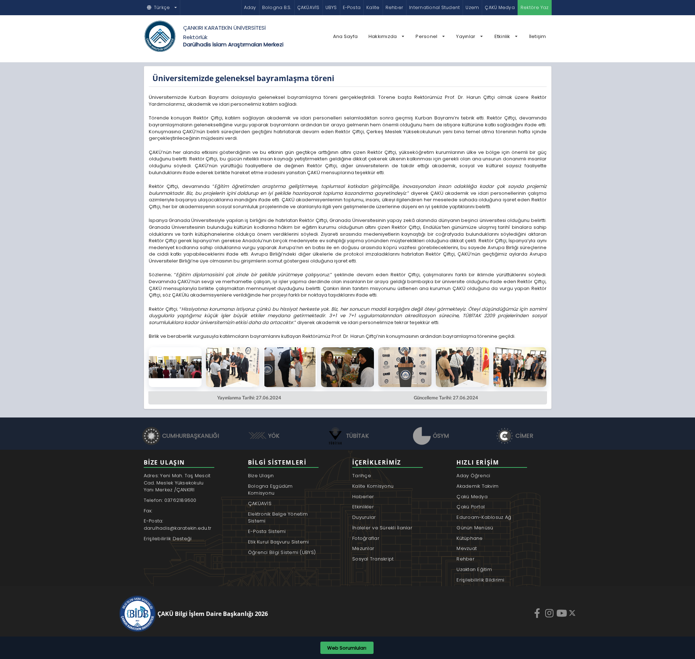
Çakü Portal (470, 506)
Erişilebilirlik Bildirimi (480, 579)
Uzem (472, 7)
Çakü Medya (472, 496)
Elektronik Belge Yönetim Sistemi (278, 518)
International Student (434, 7)
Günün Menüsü (474, 527)
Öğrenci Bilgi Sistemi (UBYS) (282, 552)
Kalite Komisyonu (372, 486)
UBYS (331, 7)
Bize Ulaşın (261, 475)
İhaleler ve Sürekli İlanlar (382, 527)
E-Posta (352, 7)
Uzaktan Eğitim (474, 569)
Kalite (372, 7)
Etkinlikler (363, 506)
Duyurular (364, 517)
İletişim (537, 36)
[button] (162, 7)
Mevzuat (466, 548)
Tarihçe (361, 475)
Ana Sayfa (345, 36)
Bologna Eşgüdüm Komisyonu (270, 490)
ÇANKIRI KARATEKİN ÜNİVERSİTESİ (224, 28)
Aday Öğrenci (473, 475)
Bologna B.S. (276, 7)
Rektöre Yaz (535, 7)
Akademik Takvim (477, 486)
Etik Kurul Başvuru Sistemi (278, 541)
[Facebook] (538, 613)
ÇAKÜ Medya (499, 7)
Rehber (394, 7)
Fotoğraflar (365, 538)
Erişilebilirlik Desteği (168, 538)
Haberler (363, 496)
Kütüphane (469, 538)
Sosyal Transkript (372, 558)
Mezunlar (363, 548)
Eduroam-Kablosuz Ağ (483, 517)
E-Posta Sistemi (267, 531)
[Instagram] (550, 613)
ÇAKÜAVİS (308, 7)
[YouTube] (562, 613)
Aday (250, 7)
